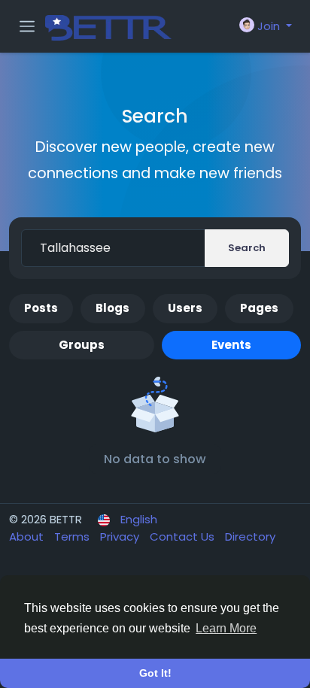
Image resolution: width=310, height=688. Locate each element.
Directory (250, 536)
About (28, 536)
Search (247, 248)
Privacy (121, 536)
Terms (73, 536)
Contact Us (183, 536)
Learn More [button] (226, 628)
